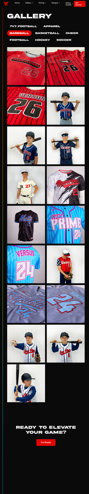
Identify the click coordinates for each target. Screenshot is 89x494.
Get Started (78, 4)
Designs (55, 3)
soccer (64, 40)
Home (17, 3)
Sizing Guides (68, 4)
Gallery (28, 3)
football (19, 40)
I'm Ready (46, 442)
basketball (47, 33)
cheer (72, 33)
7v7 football (23, 26)
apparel (51, 26)
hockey (42, 40)
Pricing (41, 3)
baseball (19, 33)
